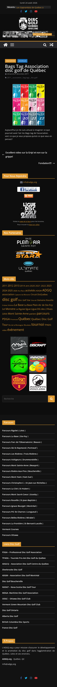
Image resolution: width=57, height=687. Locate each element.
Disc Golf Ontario (10, 610)
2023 (48, 285)
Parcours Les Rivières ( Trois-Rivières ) (20, 453)
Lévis (4, 313)
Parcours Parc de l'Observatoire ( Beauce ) (22, 442)
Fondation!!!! (44, 163)
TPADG (48, 325)
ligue (28, 309)
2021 (37, 285)
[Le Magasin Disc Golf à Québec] (28, 254)
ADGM (39, 290)
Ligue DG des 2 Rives (42, 309)
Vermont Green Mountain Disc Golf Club (21, 604)
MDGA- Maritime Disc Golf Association (20, 593)
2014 (22, 285)
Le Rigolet (20, 309)
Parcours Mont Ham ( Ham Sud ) (17, 477)
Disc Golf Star (24, 300)
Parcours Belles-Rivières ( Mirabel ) (18, 517)
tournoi (37, 324)
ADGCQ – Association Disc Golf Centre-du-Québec (25, 564)
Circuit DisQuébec (39, 294)
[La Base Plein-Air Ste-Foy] (28, 242)
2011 (9, 77)
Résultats (27, 325)
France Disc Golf (9, 627)
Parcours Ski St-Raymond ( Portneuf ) (19, 448)
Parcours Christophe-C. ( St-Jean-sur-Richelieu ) (24, 483)
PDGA (6, 319)
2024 (4, 290)
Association (10, 61)
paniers (32, 313)
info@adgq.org (30, 182)
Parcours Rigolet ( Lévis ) (13, 430)
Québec (24, 318)
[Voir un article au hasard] (51, 44)
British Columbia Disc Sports (15, 622)
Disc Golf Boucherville (12, 581)
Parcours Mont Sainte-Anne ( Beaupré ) (20, 465)
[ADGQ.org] (5, 44)
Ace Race (21, 291)
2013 (16, 285)
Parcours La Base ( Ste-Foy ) (15, 436)
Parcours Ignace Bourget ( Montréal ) (19, 506)
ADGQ (47, 290)
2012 (10, 285)
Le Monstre (8, 309)
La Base (19, 305)
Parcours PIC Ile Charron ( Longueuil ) (19, 511)
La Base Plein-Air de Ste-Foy (38, 305)
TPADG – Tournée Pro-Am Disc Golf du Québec (24, 558)
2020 (32, 285)
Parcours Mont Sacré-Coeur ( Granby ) (20, 494)
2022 (43, 285)
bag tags (26, 77)
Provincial (14, 319)
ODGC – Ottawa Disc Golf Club (16, 598)
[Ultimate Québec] (28, 266)
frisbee (4, 305)
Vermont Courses (10, 529)
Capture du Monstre (22, 294)
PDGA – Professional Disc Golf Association (22, 552)
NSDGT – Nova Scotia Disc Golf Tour (19, 587)
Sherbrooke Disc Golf (12, 569)
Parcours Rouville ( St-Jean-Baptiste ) (19, 500)
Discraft (34, 300)
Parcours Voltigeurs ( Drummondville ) (20, 459)
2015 (27, 286)
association (17, 77)
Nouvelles (22, 61)
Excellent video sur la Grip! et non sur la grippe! (26, 154)
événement (15, 329)
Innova (11, 305)
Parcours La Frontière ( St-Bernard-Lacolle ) (22, 523)
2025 (10, 290)
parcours (43, 313)
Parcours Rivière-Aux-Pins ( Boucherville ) (21, 471)
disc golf (34, 77)
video (4, 330)
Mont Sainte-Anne (18, 313)
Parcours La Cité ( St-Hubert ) (16, 488)
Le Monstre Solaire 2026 (27, 7)
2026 (15, 291)
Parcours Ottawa (10, 535)
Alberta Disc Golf (10, 616)
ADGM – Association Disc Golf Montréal (20, 575)
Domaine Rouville (45, 300)
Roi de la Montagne (15, 325)
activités (30, 290)
